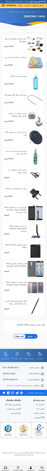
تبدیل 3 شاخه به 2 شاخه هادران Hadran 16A (18, 115)
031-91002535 (11, 367)
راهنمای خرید (16, 413)
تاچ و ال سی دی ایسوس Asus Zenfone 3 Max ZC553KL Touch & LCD (15, 209)
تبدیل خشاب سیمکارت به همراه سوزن (17, 171)
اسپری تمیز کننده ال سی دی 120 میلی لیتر (16, 152)
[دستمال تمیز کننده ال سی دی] (35, 63)
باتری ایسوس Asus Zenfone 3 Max (16, 246)
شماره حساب (39, 413)
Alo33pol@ (9, 373)
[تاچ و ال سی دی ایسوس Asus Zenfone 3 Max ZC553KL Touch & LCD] (35, 213)
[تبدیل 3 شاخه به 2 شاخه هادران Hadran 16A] (35, 119)
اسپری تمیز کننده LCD (18, 76)
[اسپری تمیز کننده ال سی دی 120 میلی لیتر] (35, 156)
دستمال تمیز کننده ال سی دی (16, 57)
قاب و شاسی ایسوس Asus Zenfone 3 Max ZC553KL (16, 283)
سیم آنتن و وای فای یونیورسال (15, 95)
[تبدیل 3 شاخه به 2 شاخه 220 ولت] (35, 138)
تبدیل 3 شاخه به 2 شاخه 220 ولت (16, 133)
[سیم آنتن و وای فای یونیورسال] (35, 100)
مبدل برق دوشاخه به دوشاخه (16, 188)
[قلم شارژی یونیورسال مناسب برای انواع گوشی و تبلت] (35, 306)
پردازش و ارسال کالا (13, 404)
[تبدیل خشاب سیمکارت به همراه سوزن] (35, 175)
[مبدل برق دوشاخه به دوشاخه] (35, 194)
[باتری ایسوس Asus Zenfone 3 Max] (35, 250)
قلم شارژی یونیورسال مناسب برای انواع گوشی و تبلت (16, 302)
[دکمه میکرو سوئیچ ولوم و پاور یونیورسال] (35, 44)
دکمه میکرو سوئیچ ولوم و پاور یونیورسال (16, 40)
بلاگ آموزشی (39, 417)
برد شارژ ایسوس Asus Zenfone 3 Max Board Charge (18, 228)
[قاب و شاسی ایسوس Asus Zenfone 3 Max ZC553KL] (35, 288)
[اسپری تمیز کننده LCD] (35, 81)
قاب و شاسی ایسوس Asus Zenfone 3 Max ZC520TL (16, 264)
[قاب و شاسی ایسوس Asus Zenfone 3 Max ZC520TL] (35, 269)
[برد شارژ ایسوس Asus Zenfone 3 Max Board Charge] (35, 231)
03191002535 (10, 379)
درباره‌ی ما (40, 404)
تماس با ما (40, 409)
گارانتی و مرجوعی (14, 409)
